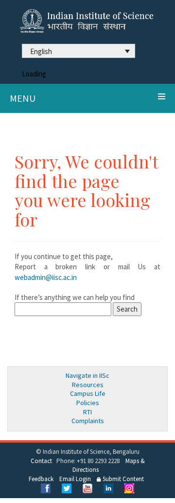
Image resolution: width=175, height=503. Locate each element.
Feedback (41, 479)
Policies (87, 402)
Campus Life (87, 393)
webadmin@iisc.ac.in (46, 277)
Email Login (75, 479)
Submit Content (122, 479)
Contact (41, 461)
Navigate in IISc (87, 375)
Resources (88, 384)
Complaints (87, 420)
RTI (87, 412)
